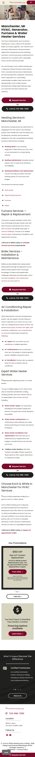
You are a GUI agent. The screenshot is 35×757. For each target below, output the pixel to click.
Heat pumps (9, 190)
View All (17, 596)
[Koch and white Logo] (17, 2)
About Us (17, 696)
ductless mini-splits (22, 327)
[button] (15, 591)
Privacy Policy (22, 749)
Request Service (19, 100)
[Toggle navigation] (3, 3)
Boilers (7, 206)
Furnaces (8, 200)
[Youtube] (10, 735)
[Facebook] (7, 735)
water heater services (20, 397)
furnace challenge (7, 231)
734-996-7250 (16, 713)
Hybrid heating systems (13, 195)
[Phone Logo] (30, 2)
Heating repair (10, 147)
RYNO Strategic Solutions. (20, 746)
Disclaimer (11, 749)
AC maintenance (11, 349)
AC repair (8, 341)
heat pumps (11, 327)
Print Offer (16, 572)
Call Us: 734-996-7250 (19, 109)
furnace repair (6, 234)
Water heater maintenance (15, 419)
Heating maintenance (13, 160)
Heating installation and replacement (19, 171)
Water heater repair (12, 406)
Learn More (16, 634)
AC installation (10, 360)
